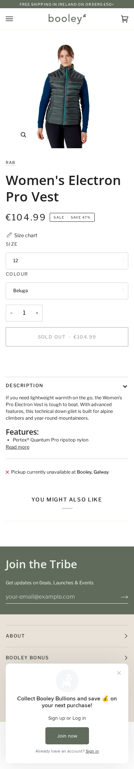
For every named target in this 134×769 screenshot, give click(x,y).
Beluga (20, 290)
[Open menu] (16, 18)
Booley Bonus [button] (27, 657)
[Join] (118, 597)
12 (15, 260)
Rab (11, 162)
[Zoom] (23, 135)
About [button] (15, 636)
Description (25, 385)
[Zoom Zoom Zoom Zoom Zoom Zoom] (67, 92)
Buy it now (67, 361)
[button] (21, 235)
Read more (17, 447)
